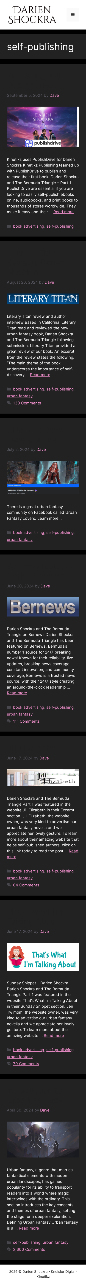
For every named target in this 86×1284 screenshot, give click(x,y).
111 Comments (26, 721)
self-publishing (60, 226)
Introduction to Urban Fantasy (35, 1095)
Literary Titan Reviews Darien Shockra (35, 262)
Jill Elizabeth (30, 748)
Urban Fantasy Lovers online (34, 434)
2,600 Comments (29, 1249)
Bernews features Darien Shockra (40, 571)
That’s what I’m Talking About (35, 916)
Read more (63, 212)
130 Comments (27, 403)
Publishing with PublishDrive (35, 80)
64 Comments (26, 885)
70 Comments (26, 1063)
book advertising (28, 226)
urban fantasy (20, 396)
